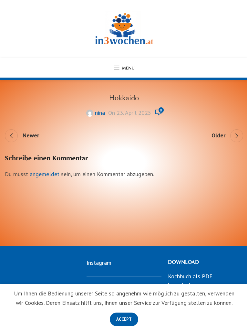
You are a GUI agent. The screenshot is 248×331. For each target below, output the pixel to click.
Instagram (99, 262)
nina (100, 112)
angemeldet (44, 174)
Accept (124, 319)
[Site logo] (124, 28)
